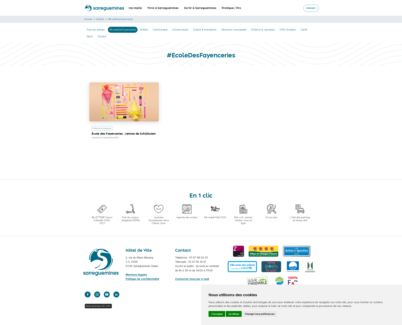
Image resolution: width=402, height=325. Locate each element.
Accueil (88, 19)
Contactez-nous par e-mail (192, 278)
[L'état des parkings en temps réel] (300, 202)
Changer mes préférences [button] (260, 314)
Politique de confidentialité (142, 278)
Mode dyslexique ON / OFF (98, 306)
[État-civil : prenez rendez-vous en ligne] (243, 202)
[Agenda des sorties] (187, 202)
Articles (100, 19)
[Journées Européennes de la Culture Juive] (158, 202)
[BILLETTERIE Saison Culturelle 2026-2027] (102, 202)
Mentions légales (136, 274)
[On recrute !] (272, 202)
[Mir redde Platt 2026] (215, 202)
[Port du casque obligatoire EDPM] (130, 202)
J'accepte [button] (217, 314)
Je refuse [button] (233, 314)
